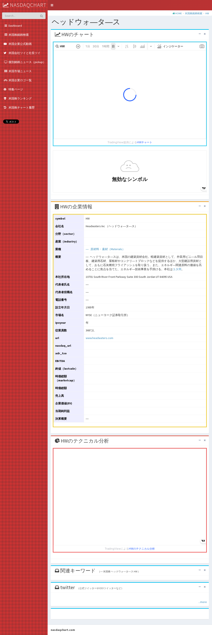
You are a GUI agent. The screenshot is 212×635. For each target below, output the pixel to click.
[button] (52, 5)
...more (202, 602)
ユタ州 (177, 269)
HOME (178, 13)
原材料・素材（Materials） (107, 249)
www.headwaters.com (99, 338)
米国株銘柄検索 (193, 13)
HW (207, 13)
